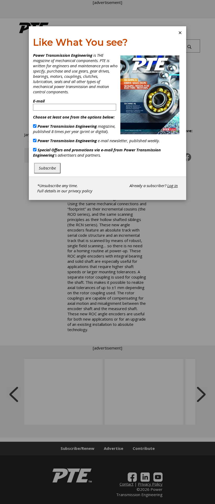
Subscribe (47, 168)
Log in (172, 185)
